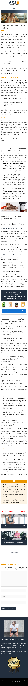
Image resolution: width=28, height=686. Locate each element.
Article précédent (14, 552)
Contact (13, 681)
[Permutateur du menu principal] (14, 8)
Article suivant (14, 556)
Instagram (17, 681)
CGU (9, 681)
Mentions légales (22, 680)
